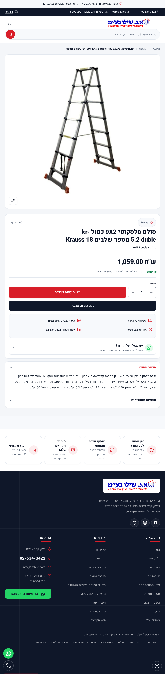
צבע (157, 611)
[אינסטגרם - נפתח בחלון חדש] (145, 522)
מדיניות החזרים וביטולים (130, 642)
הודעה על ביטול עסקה (93, 594)
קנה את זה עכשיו (82, 305)
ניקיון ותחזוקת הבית (149, 585)
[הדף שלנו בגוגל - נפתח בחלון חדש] (134, 522)
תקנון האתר (99, 602)
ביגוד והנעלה (153, 620)
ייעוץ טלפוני (60, 329)
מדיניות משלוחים (59, 642)
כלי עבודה (154, 558)
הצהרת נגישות (98, 576)
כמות (153, 283)
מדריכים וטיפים (97, 567)
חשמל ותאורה (152, 594)
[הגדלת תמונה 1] (82, 131)
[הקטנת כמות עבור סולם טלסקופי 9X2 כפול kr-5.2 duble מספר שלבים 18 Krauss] (151, 292)
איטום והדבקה (152, 602)
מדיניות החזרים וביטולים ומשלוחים (87, 585)
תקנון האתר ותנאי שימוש (83, 642)
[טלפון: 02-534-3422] (8, 665)
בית (158, 549)
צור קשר (101, 558)
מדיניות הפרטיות (97, 611)
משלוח (116, 271)
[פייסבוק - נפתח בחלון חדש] (155, 522)
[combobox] (87, 34)
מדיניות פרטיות (107, 642)
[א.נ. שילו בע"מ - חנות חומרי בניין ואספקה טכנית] (131, 486)
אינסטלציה (154, 576)
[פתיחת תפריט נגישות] (157, 666)
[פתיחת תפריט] (157, 23)
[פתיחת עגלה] (9, 23)
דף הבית (156, 48)
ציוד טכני (155, 567)
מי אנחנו (101, 549)
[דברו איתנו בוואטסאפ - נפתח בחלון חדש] (8, 653)
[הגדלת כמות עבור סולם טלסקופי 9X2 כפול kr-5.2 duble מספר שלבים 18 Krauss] (132, 292)
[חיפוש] (10, 34)
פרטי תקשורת (98, 620)
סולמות (142, 48)
